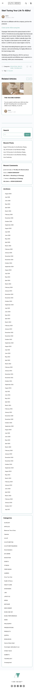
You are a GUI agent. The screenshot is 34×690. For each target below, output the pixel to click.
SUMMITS (6, 654)
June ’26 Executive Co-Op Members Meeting (14, 154)
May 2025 (7, 238)
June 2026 (7, 200)
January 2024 (8, 291)
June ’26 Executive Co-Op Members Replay (14, 152)
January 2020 (8, 454)
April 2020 (7, 443)
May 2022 (7, 356)
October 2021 (8, 381)
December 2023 (9, 294)
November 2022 (9, 336)
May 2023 (7, 315)
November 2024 (9, 259)
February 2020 (9, 450)
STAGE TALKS (8, 650)
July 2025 (7, 232)
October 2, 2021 (10, 17)
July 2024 (7, 273)
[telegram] (18, 686)
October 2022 (8, 339)
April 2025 (7, 242)
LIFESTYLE (7, 596)
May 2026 (7, 204)
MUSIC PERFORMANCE (10, 616)
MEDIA (6, 600)
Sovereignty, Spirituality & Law (11, 647)
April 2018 (7, 492)
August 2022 (8, 346)
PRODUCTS (7, 631)
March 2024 (8, 284)
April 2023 (7, 318)
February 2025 (9, 249)
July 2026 (7, 197)
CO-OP (6, 538)
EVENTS (6, 561)
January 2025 (8, 252)
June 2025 (7, 235)
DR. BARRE (7, 553)
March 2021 (8, 405)
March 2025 (8, 245)
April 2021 (7, 402)
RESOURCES (7, 639)
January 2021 (8, 412)
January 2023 (8, 329)
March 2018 (8, 495)
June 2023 (7, 311)
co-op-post (10, 70)
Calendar (6, 534)
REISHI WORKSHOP (13, 172)
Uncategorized (8, 662)
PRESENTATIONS (8, 627)
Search (6, 130)
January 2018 (8, 502)
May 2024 (7, 277)
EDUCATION (13, 66)
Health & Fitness (8, 581)
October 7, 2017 (12, 112)
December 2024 (9, 256)
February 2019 (9, 481)
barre (7, 15)
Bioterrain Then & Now (10, 530)
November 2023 (9, 297)
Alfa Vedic (6, 175)
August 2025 (8, 228)
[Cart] (31, 3)
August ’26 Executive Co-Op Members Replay (15, 147)
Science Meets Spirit (9, 643)
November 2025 (9, 218)
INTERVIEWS (7, 588)
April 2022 (7, 360)
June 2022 (7, 353)
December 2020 (9, 415)
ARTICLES (7, 526)
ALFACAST (7, 522)
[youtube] (24, 686)
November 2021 (9, 377)
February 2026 (9, 214)
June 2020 (7, 436)
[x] (21, 686)
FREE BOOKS (7, 569)
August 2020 (8, 429)
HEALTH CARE (8, 584)
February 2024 (9, 287)
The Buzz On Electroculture (21, 169)
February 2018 (9, 499)
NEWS (6, 619)
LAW (5, 592)
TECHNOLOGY (18, 68)
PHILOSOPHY (7, 623)
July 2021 (7, 391)
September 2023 (9, 304)
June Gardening (7, 157)
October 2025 (8, 221)
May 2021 (7, 398)
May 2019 (7, 474)
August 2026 (8, 193)
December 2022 (9, 332)
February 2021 (9, 408)
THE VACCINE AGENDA (12, 97)
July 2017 (7, 509)
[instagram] (15, 686)
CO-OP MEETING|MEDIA (10, 546)
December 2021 (9, 374)
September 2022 (9, 343)
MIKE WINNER (8, 608)
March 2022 (8, 363)
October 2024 (8, 263)
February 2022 (9, 367)
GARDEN (6, 573)
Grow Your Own (8, 577)
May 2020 (7, 440)
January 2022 (8, 370)
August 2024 (8, 270)
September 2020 (9, 426)
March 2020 (8, 447)
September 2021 (9, 384)
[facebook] (12, 686)
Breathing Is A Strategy (17, 175)
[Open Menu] (3, 3)
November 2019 (9, 461)
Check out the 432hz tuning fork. (11, 27)
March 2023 (8, 322)
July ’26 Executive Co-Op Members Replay (14, 149)
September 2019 (9, 467)
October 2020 (8, 422)
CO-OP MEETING (8, 542)
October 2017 (8, 506)
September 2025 (9, 225)
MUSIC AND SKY (8, 612)
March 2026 (8, 211)
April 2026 (7, 207)
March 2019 (8, 478)
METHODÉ (7, 604)
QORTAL (6, 635)
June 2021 (7, 395)
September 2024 (9, 266)
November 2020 (9, 419)
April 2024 (7, 280)
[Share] (30, 67)
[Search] (26, 3)
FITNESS (6, 565)
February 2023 (9, 325)
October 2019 (8, 464)
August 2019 (8, 471)
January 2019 (8, 485)
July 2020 (7, 433)
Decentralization (8, 550)
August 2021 (8, 388)
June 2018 (7, 488)
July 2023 (7, 308)
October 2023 (8, 301)
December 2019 (9, 457)
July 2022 (7, 349)
